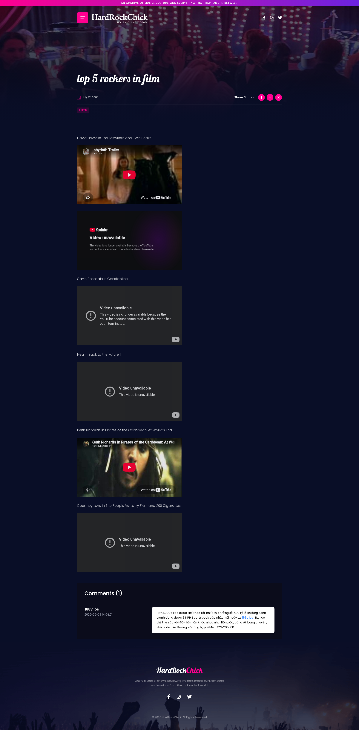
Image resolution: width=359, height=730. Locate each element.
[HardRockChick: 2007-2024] (120, 18)
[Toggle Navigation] (82, 17)
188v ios (247, 617)
